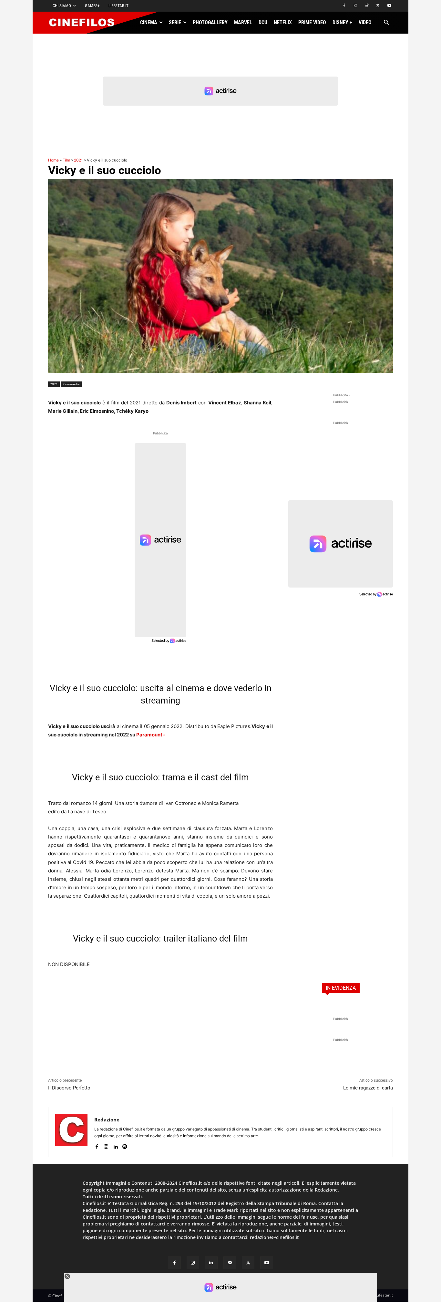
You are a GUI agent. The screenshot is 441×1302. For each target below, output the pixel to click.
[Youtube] (389, 6)
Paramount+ (151, 735)
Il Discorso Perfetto (69, 1088)
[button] (386, 22)
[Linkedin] (115, 1145)
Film (66, 160)
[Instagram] (355, 6)
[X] (378, 6)
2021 (78, 160)
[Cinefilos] (85, 22)
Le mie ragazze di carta (368, 1088)
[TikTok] (367, 6)
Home (53, 160)
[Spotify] (124, 1145)
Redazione (106, 1119)
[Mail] (229, 1262)
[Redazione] (71, 1132)
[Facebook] (344, 6)
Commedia (71, 384)
